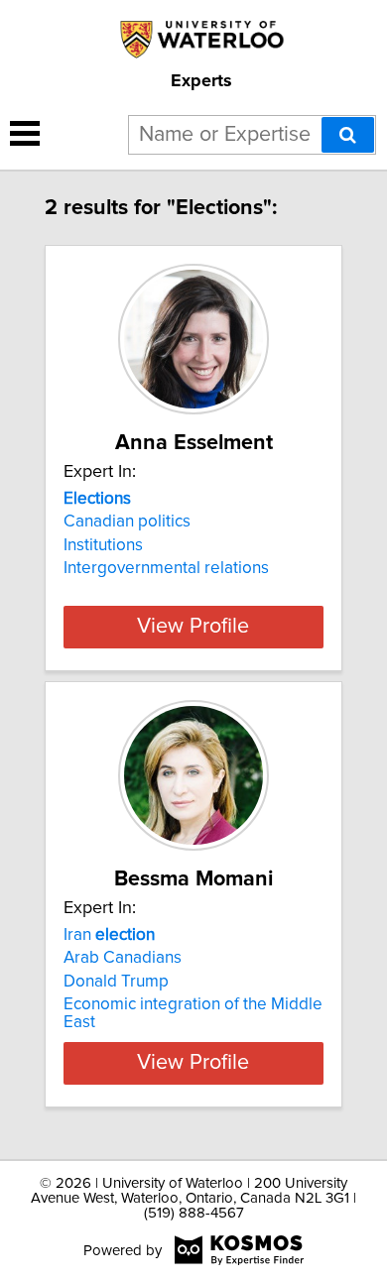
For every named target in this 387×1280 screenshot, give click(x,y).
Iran (109, 935)
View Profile (193, 627)
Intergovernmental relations (166, 568)
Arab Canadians (123, 958)
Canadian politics (127, 521)
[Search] (348, 135)
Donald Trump (116, 981)
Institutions (103, 545)
